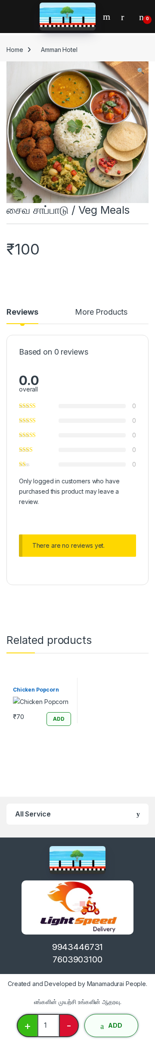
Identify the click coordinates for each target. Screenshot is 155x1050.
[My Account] (125, 17)
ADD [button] (59, 719)
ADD (115, 1025)
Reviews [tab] (22, 312)
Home (14, 49)
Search (107, 16)
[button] (140, 71)
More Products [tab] (101, 312)
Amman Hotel (59, 49)
